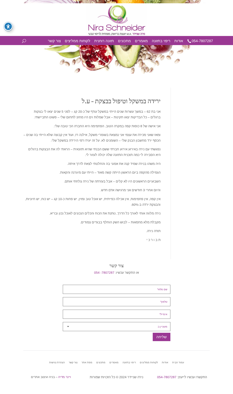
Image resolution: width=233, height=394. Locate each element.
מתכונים (124, 41)
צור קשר (54, 41)
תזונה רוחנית (104, 41)
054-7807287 (202, 41)
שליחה (161, 337)
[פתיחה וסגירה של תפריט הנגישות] (8, 26)
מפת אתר (87, 362)
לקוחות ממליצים (77, 41)
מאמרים (141, 41)
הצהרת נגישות (57, 362)
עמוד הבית (178, 362)
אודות (178, 41)
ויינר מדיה (64, 377)
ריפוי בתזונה (161, 41)
